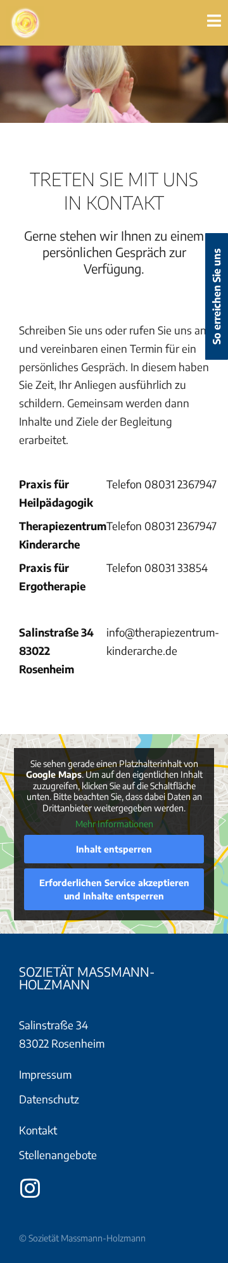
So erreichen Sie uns (216, 296)
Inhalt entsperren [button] (114, 849)
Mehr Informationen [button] (114, 823)
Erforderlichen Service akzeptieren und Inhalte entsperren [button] (114, 889)
